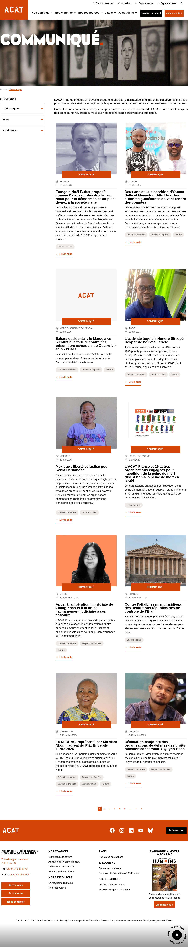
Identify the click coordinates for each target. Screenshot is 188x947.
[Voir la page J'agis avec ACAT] (177, 945)
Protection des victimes (61, 871)
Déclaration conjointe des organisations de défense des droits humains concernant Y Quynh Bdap (155, 745)
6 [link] (124, 808)
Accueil (3, 89)
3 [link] (109, 808)
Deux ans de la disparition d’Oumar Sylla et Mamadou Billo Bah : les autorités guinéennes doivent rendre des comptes (155, 197)
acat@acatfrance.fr (20, 874)
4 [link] (114, 808)
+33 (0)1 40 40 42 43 (17, 869)
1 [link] (99, 808)
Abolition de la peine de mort (64, 861)
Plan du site (47, 920)
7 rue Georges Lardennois (15, 859)
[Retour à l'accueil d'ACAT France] (14, 10)
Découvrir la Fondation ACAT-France (119, 873)
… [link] (130, 808)
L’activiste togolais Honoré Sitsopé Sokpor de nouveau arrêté (154, 340)
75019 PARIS (8, 863)
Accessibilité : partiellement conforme (118, 920)
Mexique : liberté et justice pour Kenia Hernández (82, 468)
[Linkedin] (131, 830)
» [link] (141, 808)
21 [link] (136, 808)
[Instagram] (121, 830)
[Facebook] (112, 830)
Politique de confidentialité (86, 920)
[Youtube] (140, 830)
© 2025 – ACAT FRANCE (27, 920)
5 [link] (119, 808)
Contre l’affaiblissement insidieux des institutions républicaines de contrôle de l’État (153, 607)
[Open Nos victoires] (74, 13)
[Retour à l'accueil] (11, 830)
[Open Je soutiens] (136, 13)
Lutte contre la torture (60, 857)
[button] (182, 3)
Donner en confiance (110, 868)
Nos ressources (57, 887)
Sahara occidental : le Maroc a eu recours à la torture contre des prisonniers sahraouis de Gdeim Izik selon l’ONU (86, 344)
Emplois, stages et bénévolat (114, 889)
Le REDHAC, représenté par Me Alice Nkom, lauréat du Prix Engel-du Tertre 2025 (86, 745)
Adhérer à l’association (111, 884)
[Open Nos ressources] (101, 13)
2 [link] (104, 808)
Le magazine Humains (60, 883)
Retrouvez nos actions (111, 857)
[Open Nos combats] (51, 13)
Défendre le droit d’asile (61, 866)
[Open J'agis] (115, 13)
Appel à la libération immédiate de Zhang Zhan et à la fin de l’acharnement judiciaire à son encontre (84, 609)
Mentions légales (63, 920)
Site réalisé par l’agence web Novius (155, 920)
